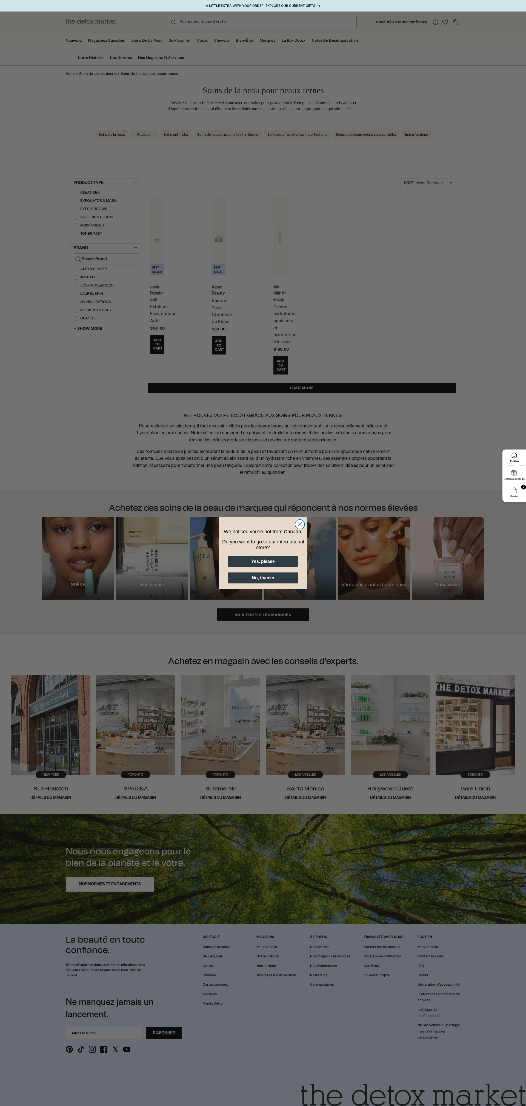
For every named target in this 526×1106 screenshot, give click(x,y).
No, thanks (263, 577)
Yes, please (263, 561)
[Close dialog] (300, 524)
